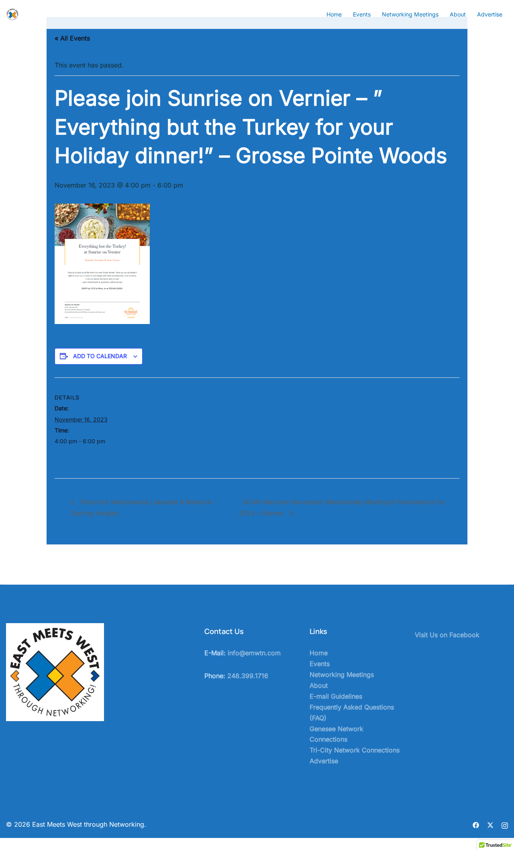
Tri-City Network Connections (355, 750)
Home (334, 14)
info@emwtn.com (254, 653)
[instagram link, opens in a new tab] (505, 824)
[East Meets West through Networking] (12, 14)
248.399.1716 (247, 676)
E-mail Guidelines (336, 696)
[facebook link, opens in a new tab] (476, 824)
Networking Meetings (410, 14)
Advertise (489, 14)
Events (362, 14)
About (458, 14)
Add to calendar (100, 356)
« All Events (72, 38)
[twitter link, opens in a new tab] (490, 824)
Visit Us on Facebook (447, 635)
